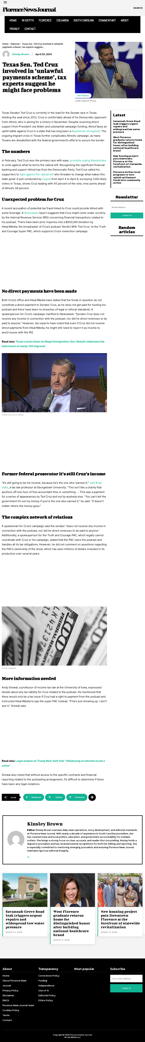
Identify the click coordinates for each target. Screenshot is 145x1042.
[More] (92, 797)
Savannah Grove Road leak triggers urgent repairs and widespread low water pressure (126, 126)
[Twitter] (28, 856)
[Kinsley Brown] (6, 54)
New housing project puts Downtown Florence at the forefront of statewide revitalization (127, 161)
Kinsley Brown (20, 54)
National (15, 43)
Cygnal (46, 179)
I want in (127, 215)
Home (5, 43)
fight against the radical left (37, 174)
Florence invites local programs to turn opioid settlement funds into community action (126, 177)
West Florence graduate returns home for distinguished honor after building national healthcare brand (127, 144)
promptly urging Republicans (88, 160)
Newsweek (31, 213)
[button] (138, 8)
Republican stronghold (86, 131)
